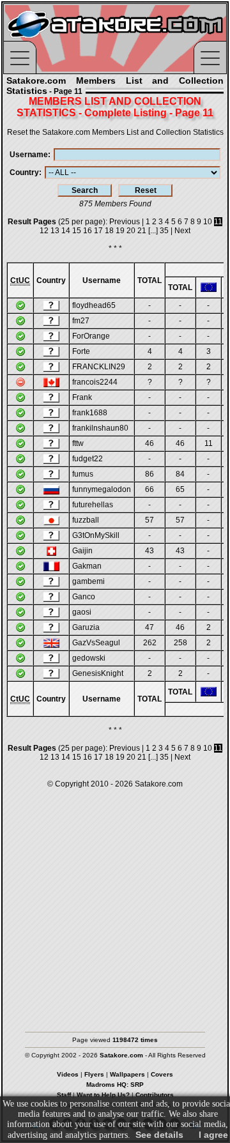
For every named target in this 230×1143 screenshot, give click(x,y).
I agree (213, 1135)
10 (207, 221)
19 (120, 230)
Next (182, 230)
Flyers (94, 1074)
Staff (64, 1094)
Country (24, 172)
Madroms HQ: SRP (115, 1084)
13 (54, 230)
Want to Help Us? (103, 1094)
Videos (68, 1074)
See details (159, 1135)
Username (29, 154)
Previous (124, 221)
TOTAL (149, 280)
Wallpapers (127, 1074)
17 (98, 230)
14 (65, 230)
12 (44, 230)
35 (164, 230)
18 (109, 230)
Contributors (154, 1094)
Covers (162, 1074)
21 (141, 230)
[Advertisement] (115, 904)
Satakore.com (159, 783)
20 (130, 230)
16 (87, 230)
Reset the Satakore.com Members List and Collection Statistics (115, 132)
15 (76, 230)
